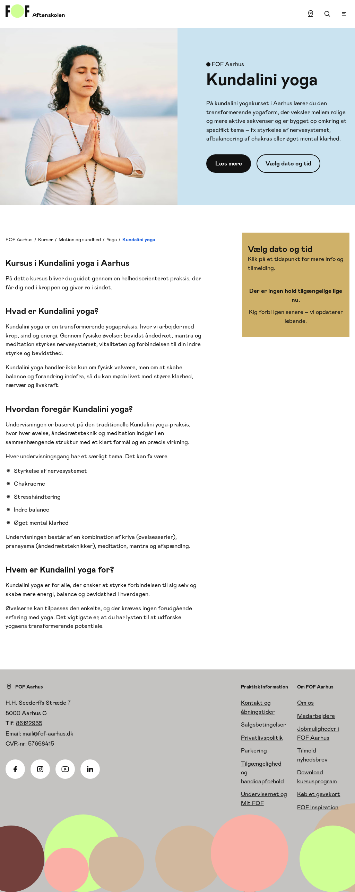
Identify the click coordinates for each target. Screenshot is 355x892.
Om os (305, 702)
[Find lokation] (310, 14)
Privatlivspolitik (262, 737)
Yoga (111, 239)
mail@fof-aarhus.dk (48, 733)
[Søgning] (327, 14)
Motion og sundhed (80, 239)
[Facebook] (15, 769)
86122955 (29, 723)
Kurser (45, 239)
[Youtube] (65, 769)
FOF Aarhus (19, 239)
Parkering (254, 750)
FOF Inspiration (317, 807)
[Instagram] (40, 769)
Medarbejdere (316, 716)
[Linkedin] (90, 769)
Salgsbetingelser (263, 724)
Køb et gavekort (318, 794)
